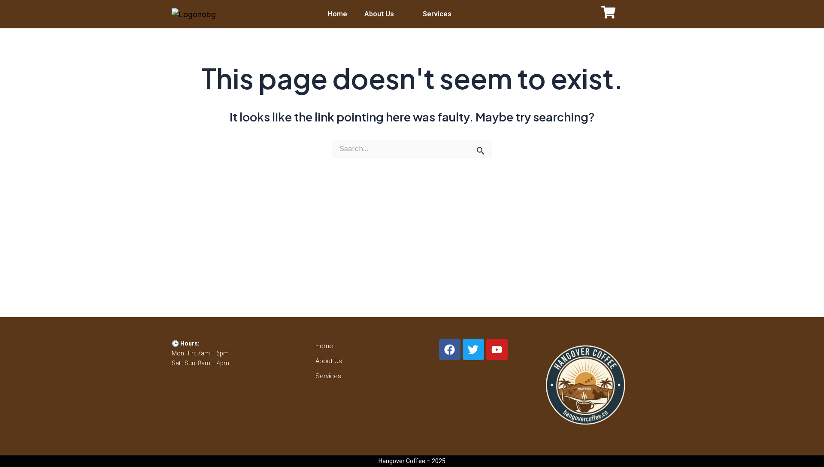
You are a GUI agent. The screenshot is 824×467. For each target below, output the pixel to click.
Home (337, 14)
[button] (385, 14)
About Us (379, 14)
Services (437, 14)
